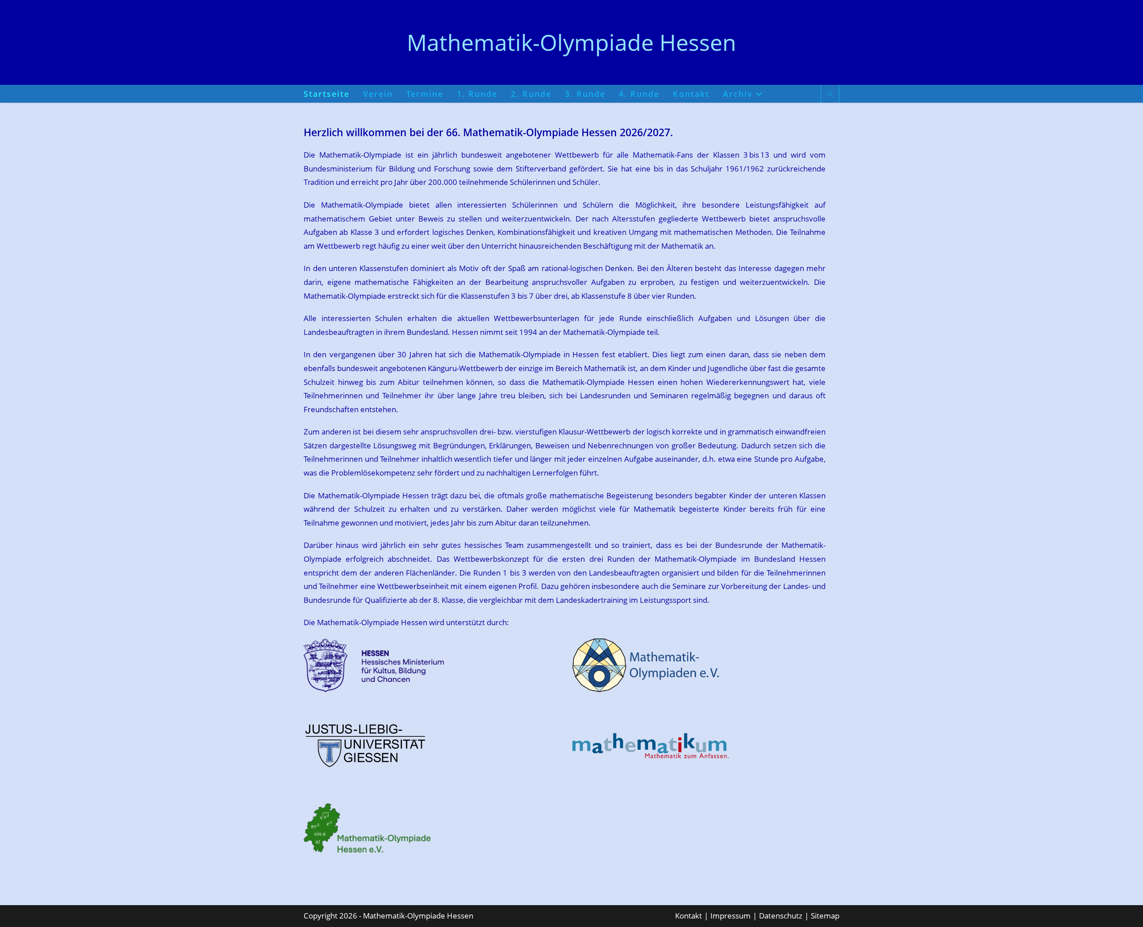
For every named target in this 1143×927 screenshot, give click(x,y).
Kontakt (688, 915)
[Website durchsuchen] (830, 95)
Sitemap (825, 915)
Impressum (730, 915)
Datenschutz (780, 915)
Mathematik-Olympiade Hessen (571, 42)
